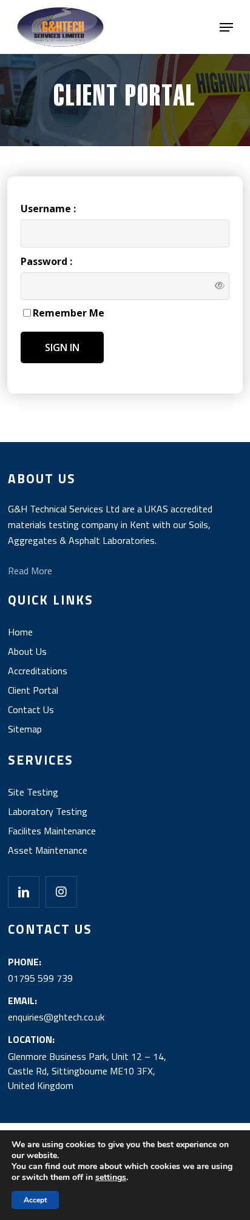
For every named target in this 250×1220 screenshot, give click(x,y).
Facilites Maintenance (52, 830)
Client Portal (33, 690)
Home (20, 631)
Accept (35, 1200)
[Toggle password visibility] (220, 284)
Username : (48, 208)
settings (110, 1177)
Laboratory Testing (47, 811)
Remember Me (68, 313)
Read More (30, 570)
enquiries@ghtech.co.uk (56, 1017)
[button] (226, 27)
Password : (46, 261)
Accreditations (37, 670)
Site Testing (33, 792)
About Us (27, 651)
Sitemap (25, 729)
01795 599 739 (40, 978)
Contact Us (31, 709)
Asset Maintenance (47, 850)
